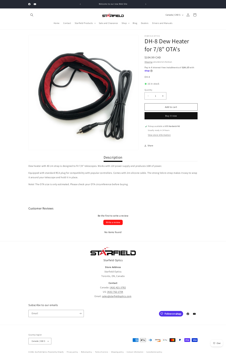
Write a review (113, 222)
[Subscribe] (80, 313)
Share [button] (150, 145)
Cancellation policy (154, 352)
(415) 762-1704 (115, 291)
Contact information (135, 352)
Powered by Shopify (56, 352)
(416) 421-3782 (118, 287)
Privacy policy (72, 352)
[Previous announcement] (80, 4)
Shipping (148, 62)
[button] (31, 15)
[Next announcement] (145, 4)
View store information (159, 135)
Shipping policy (117, 352)
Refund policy (86, 352)
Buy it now (171, 115)
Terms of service (101, 352)
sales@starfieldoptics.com (116, 296)
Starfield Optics (41, 352)
